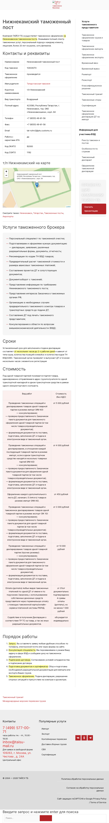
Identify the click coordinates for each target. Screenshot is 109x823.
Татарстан (38, 213)
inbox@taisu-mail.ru (14, 744)
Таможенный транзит (92, 94)
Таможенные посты (53, 213)
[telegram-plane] (91, 737)
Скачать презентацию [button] (91, 209)
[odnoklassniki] (84, 737)
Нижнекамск (26, 213)
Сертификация (89, 105)
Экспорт (46, 734)
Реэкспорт (87, 80)
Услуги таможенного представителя (90, 24)
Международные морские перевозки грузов (24, 701)
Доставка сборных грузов (54, 744)
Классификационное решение (92, 87)
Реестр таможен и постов (91, 141)
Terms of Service (98, 802)
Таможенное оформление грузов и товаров (92, 38)
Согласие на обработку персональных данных (85, 789)
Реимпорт (86, 74)
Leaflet (68, 206)
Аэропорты (8, 216)
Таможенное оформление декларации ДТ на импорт (91, 115)
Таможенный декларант (88, 158)
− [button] (6, 175)
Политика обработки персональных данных (82, 779)
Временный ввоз (90, 63)
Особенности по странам (90, 150)
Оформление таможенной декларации (88, 168)
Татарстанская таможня (38, 83)
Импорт (45, 728)
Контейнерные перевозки (54, 739)
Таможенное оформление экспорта (92, 56)
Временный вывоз (90, 68)
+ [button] (6, 171)
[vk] (78, 737)
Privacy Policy (99, 798)
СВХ (44, 749)
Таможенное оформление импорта (92, 47)
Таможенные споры (91, 100)
